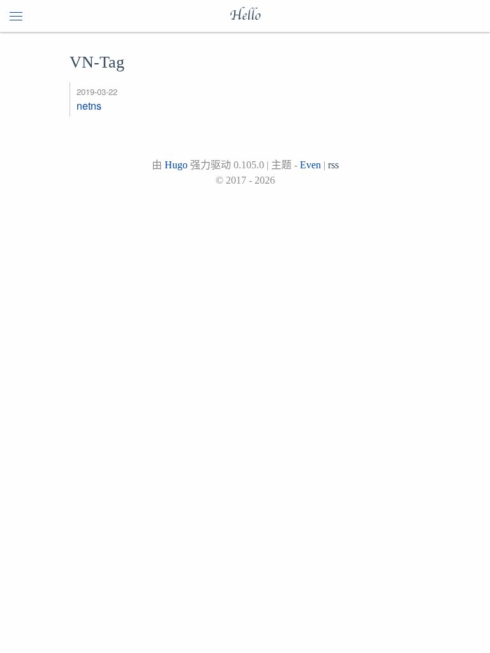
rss (333, 164)
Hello (245, 16)
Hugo (176, 164)
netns (89, 105)
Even (310, 164)
